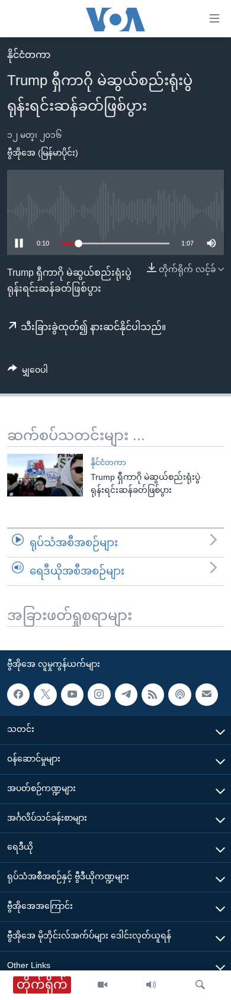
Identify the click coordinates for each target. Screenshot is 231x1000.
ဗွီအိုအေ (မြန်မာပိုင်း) (42, 152)
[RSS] (153, 694)
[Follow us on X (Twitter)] (45, 694)
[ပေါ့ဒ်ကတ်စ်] (179, 694)
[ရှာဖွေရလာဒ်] (200, 985)
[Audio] (151, 985)
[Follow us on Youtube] (72, 694)
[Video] (102, 985)
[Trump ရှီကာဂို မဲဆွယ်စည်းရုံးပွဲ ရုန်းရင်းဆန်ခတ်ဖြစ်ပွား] (45, 475)
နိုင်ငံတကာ (28, 55)
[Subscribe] (206, 694)
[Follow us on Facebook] (18, 694)
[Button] (28, 372)
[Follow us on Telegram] (126, 694)
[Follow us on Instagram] (99, 694)
